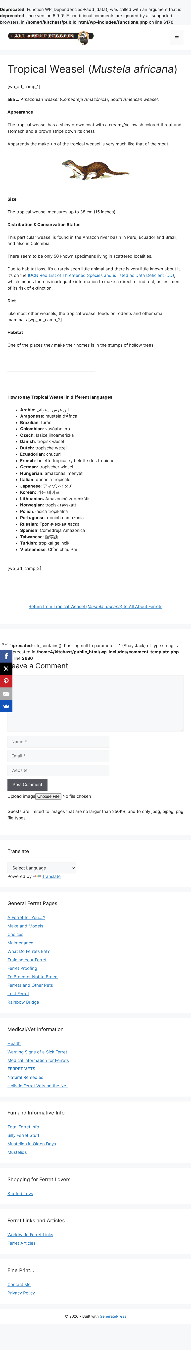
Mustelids (17, 1152)
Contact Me (19, 1284)
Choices (15, 934)
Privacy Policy (21, 1292)
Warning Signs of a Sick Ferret (37, 1051)
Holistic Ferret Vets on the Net (37, 1085)
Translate (51, 876)
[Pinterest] (6, 681)
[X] (6, 669)
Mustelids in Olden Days (31, 1143)
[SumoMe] (6, 706)
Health (14, 1043)
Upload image (21, 796)
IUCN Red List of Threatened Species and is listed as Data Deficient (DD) (101, 275)
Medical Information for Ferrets (38, 1060)
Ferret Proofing (22, 968)
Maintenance (20, 942)
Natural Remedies (25, 1077)
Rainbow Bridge (23, 1002)
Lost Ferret (18, 993)
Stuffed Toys (20, 1193)
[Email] (6, 693)
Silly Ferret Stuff (23, 1135)
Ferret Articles (21, 1243)
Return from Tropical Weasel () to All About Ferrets (95, 606)
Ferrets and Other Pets (30, 985)
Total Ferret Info (23, 1126)
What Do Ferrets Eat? (28, 951)
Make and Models (25, 925)
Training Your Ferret (27, 959)
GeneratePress (113, 1316)
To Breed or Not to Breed (32, 976)
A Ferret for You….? (26, 917)
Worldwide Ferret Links (30, 1234)
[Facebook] (6, 656)
